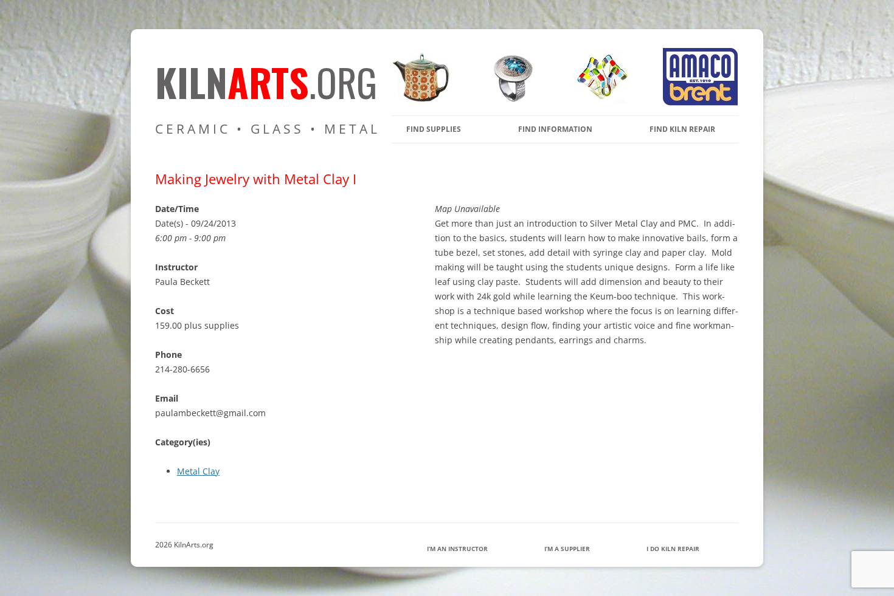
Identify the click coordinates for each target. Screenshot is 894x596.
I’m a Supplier (567, 548)
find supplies (433, 129)
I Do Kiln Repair (672, 548)
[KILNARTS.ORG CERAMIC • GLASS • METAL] (509, 100)
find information (555, 129)
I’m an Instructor (457, 548)
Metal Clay (198, 471)
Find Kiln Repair (682, 129)
